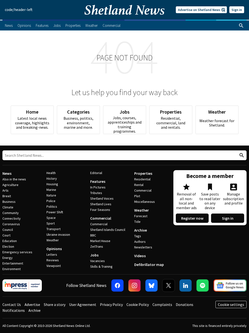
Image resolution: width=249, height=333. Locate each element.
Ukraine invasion (58, 234)
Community (10, 213)
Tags (137, 236)
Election (8, 246)
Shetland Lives (100, 204)
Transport (53, 229)
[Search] (241, 25)
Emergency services (17, 252)
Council (7, 229)
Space (51, 217)
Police (50, 201)
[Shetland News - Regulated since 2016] (22, 285)
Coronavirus (11, 224)
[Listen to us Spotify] (202, 285)
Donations (184, 304)
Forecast (140, 216)
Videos (140, 255)
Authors (140, 241)
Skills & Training (101, 266)
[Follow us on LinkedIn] (185, 285)
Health (51, 173)
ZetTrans (96, 246)
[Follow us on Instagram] (134, 285)
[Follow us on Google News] (230, 285)
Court (6, 235)
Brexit (6, 196)
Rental (138, 185)
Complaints (162, 304)
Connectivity (11, 218)
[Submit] (241, 155)
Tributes (96, 193)
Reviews (52, 260)
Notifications (13, 310)
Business (9, 201)
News (6, 173)
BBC (93, 235)
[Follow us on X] (168, 285)
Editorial (96, 173)
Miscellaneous (144, 201)
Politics (51, 206)
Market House (100, 241)
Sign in (236, 10)
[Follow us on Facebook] (117, 285)
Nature (51, 195)
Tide (137, 221)
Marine (51, 189)
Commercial (100, 218)
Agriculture (10, 185)
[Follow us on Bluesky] (151, 285)
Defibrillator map (149, 264)
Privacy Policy (111, 304)
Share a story (54, 304)
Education (9, 241)
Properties (143, 173)
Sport (50, 223)
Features (97, 181)
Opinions (54, 248)
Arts (5, 190)
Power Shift (54, 212)
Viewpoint (53, 266)
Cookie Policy (137, 304)
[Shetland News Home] (124, 18)
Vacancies (97, 261)
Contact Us (11, 304)
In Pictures (98, 187)
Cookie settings (231, 304)
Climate (7, 207)
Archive (140, 230)
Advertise (32, 304)
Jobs (94, 255)
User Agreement (82, 304)
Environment (11, 269)
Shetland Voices (102, 198)
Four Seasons (100, 209)
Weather (52, 240)
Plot (137, 196)
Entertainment (12, 263)
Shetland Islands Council (107, 229)
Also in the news (14, 179)
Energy (7, 257)
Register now (192, 218)
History (51, 178)
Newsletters (143, 247)
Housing (52, 184)
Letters (51, 254)
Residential (142, 179)
